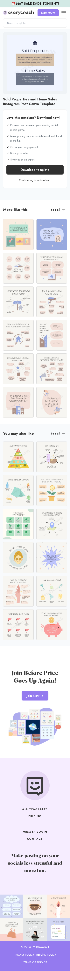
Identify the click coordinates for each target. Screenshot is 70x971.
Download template (35, 170)
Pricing (35, 816)
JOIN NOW (48, 13)
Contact (35, 839)
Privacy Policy (24, 955)
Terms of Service (35, 962)
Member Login (35, 832)
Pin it (7, 37)
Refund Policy (46, 955)
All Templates (35, 809)
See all (55, 210)
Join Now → (35, 695)
